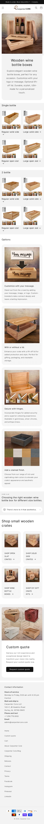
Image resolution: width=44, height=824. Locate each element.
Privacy (7, 771)
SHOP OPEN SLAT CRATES (10, 556)
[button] (2, 7)
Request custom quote (20, 669)
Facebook (8, 781)
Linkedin (8, 796)
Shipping (8, 756)
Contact (8, 766)
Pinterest (8, 791)
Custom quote (10, 736)
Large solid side (31, 132)
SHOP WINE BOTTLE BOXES (10, 591)
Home (7, 731)
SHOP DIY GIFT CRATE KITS (32, 591)
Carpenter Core (25, 819)
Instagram (9, 786)
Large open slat (30, 161)
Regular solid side (10, 132)
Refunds (8, 761)
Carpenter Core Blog (13, 751)
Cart (6, 741)
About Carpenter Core (13, 746)
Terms (7, 776)
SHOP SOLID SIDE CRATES (31, 556)
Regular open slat (10, 161)
